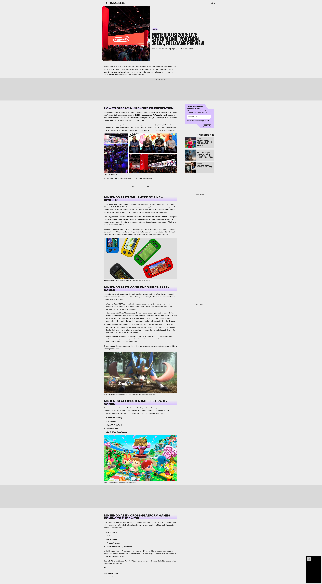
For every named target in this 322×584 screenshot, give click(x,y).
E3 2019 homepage (142, 115)
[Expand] (308, 558)
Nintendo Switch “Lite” (112, 207)
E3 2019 (121, 67)
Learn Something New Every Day (195, 107)
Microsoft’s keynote (133, 69)
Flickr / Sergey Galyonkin (108, 60)
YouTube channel (159, 115)
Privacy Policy (202, 121)
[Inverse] (117, 3)
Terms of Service (192, 121)
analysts (138, 207)
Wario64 (116, 229)
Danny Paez (158, 59)
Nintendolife (146, 280)
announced (124, 294)
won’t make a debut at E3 (159, 217)
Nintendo (108, 577)
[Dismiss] (319, 558)
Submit (206, 125)
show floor (110, 75)
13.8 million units (122, 128)
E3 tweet (119, 346)
